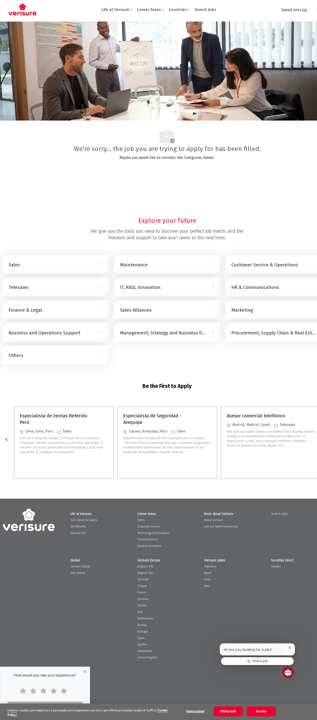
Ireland (141, 605)
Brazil (207, 573)
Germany (143, 599)
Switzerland (144, 651)
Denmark (143, 579)
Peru (207, 586)
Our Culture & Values (84, 520)
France (141, 592)
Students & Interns (149, 546)
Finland (142, 586)
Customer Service (148, 526)
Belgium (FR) (145, 566)
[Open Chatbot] (288, 672)
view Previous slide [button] (6, 439)
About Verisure (213, 520)
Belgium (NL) (145, 573)
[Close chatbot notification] (289, 647)
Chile (207, 579)
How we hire (78, 533)
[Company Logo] (22, 9)
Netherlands (145, 618)
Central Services (147, 539)
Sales (140, 520)
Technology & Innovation (153, 533)
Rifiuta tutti (228, 711)
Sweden (142, 644)
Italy (140, 612)
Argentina (210, 566)
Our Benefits (78, 526)
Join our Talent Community (221, 526)
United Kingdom (147, 657)
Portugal (142, 631)
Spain (141, 638)
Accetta (261, 711)
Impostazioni (195, 711)
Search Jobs (205, 10)
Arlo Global (78, 573)
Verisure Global (80, 566)
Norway (142, 625)
